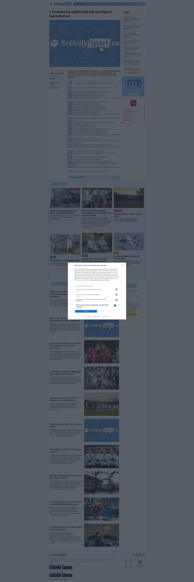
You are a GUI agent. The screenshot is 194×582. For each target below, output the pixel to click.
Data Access (97, 316)
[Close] (123, 265)
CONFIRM (86, 311)
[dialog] (97, 291)
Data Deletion (88, 316)
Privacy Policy (105, 316)
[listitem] (97, 286)
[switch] (116, 289)
